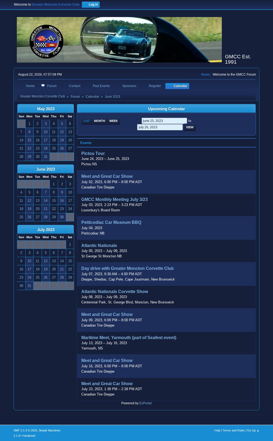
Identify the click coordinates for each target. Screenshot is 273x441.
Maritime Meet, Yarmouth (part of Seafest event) (128, 337)
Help (217, 430)
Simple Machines (50, 430)
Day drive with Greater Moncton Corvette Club (127, 268)
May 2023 (45, 109)
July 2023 (45, 230)
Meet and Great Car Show (107, 176)
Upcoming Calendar (166, 109)
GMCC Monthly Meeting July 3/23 (114, 199)
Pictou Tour (93, 153)
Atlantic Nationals (99, 245)
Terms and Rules (234, 430)
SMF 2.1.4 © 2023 (25, 430)
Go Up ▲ (253, 430)
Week (113, 120)
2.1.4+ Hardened (24, 435)
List (86, 120)
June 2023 (45, 169)
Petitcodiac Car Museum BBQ (111, 222)
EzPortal (145, 403)
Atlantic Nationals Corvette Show (114, 291)
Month (99, 120)
